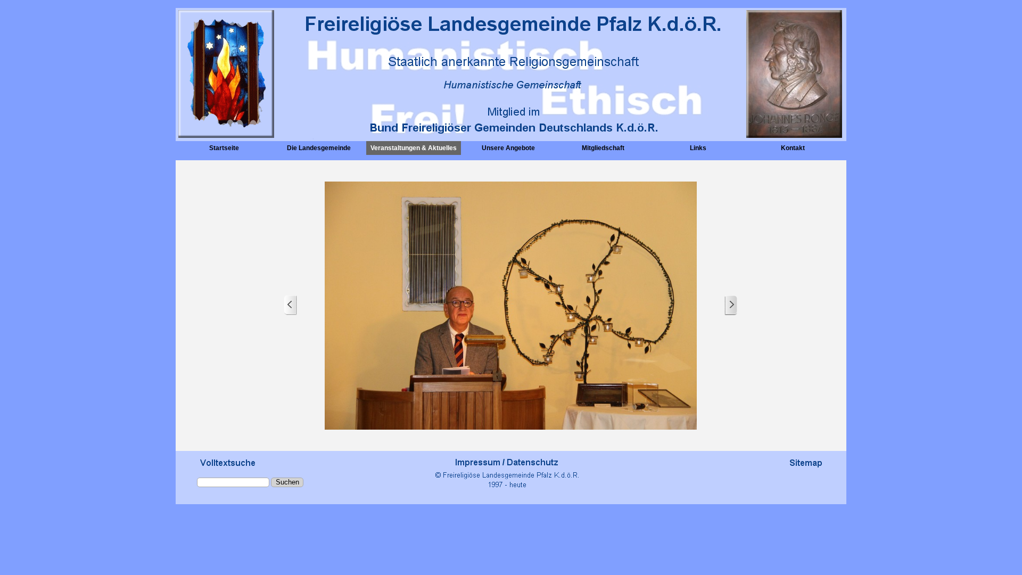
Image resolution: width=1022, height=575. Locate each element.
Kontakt (793, 148)
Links (698, 148)
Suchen (287, 482)
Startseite (224, 148)
